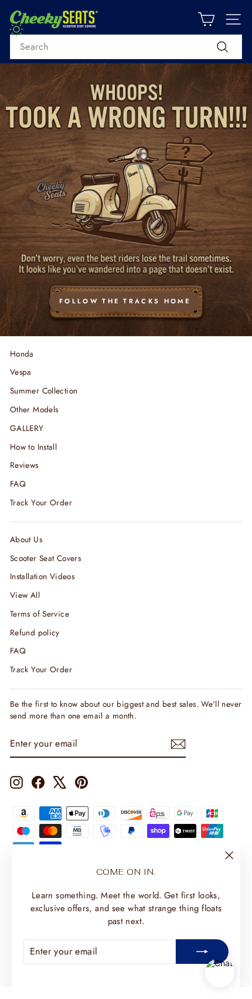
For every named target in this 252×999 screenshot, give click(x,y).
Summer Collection (43, 390)
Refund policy (35, 632)
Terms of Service (39, 614)
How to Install (33, 447)
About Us (26, 539)
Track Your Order (41, 502)
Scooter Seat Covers (45, 558)
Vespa (21, 372)
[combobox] (126, 47)
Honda (22, 354)
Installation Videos (42, 576)
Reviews (24, 465)
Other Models (34, 409)
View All (25, 595)
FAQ (18, 484)
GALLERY (27, 428)
